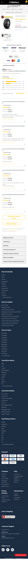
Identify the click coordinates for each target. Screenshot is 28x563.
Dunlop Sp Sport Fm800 (8, 325)
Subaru (3, 377)
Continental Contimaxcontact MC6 (10, 321)
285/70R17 (4, 351)
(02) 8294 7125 (5, 529)
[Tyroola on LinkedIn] (3, 549)
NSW (3, 433)
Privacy (5, 484)
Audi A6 (3, 403)
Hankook (4, 286)
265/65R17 (4, 342)
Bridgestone (5, 281)
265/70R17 (4, 346)
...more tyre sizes (6, 355)
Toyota (3, 368)
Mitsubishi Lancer (6, 411)
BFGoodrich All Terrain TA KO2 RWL (10, 316)
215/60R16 (4, 335)
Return (15, 482)
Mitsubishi (4, 372)
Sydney (3, 422)
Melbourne (4, 424)
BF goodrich (5, 288)
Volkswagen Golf (6, 409)
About (4, 474)
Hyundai (4, 374)
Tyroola (5, 478)
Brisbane (4, 426)
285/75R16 (4, 353)
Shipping (16, 480)
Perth (3, 428)
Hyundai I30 (5, 400)
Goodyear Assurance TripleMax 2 (10, 323)
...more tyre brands (6, 297)
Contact (16, 474)
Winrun (3, 275)
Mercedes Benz (5, 370)
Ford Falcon (5, 394)
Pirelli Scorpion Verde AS (8, 309)
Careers (3, 476)
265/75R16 (4, 349)
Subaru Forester (6, 414)
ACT (3, 440)
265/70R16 (4, 344)
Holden (3, 381)
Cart (27, 1)
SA (2, 442)
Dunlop (3, 292)
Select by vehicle (10, 12)
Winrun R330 (5, 305)
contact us (10, 229)
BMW (3, 363)
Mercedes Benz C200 (7, 405)
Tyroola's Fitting (6, 500)
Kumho (3, 279)
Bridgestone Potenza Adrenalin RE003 (11, 312)
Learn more (15, 229)
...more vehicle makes (7, 386)
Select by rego (18, 12)
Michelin (4, 284)
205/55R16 (4, 333)
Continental (5, 290)
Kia (2, 383)
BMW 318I (4, 407)
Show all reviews (11, 224)
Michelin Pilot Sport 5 (7, 314)
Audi (3, 379)
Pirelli (3, 277)
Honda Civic (5, 396)
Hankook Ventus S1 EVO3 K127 (9, 318)
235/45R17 (4, 337)
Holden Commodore (7, 398)
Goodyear (4, 295)
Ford (3, 366)
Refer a (5, 486)
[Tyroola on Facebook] (7, 549)
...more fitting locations (7, 444)
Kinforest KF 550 (6, 307)
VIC (2, 435)
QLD (3, 437)
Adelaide (4, 431)
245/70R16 (4, 340)
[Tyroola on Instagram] (12, 549)
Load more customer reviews (14, 217)
